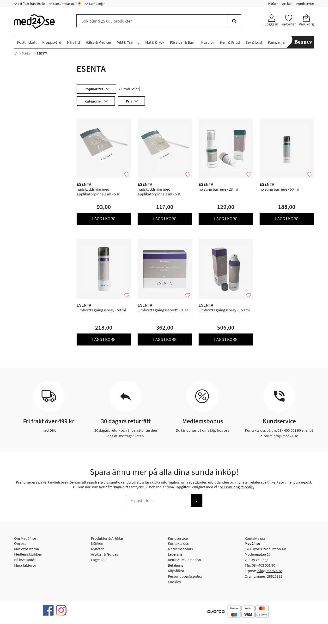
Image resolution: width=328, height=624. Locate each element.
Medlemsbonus (180, 548)
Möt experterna (26, 548)
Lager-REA (99, 559)
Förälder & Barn (182, 42)
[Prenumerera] (196, 500)
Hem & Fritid (230, 42)
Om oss (20, 543)
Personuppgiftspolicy (185, 576)
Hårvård (73, 42)
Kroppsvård (51, 42)
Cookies (174, 581)
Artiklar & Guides (104, 554)
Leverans (175, 554)
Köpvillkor (176, 570)
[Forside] (16, 53)
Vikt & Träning (128, 42)
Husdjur (207, 42)
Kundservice (305, 3)
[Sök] (234, 20)
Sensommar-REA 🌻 (66, 3)
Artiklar (287, 3)
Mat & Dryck (154, 42)
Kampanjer (96, 3)
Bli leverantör (25, 559)
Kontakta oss (178, 543)
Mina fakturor (25, 565)
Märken (273, 3)
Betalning (175, 565)
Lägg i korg (103, 218)
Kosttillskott (26, 42)
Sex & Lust (254, 42)
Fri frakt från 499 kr (31, 3)
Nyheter (97, 548)
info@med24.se (269, 570)
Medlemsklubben (28, 554)
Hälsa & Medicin (98, 42)
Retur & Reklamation (184, 559)
